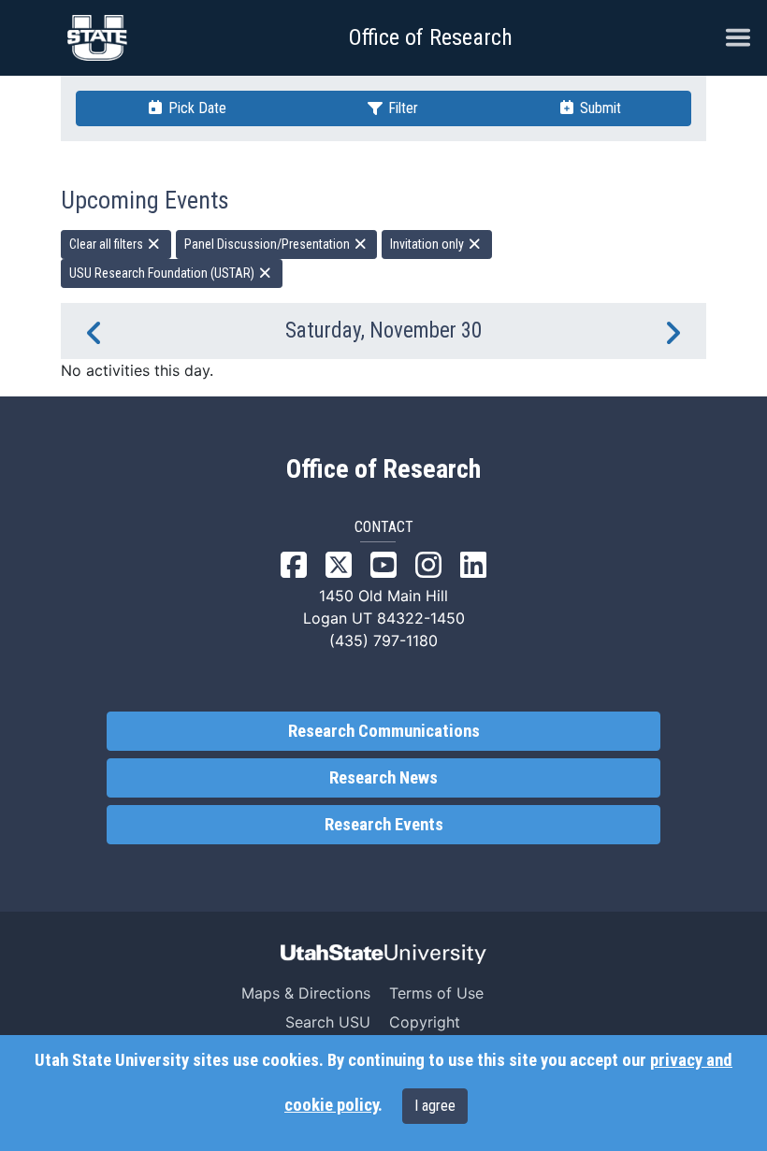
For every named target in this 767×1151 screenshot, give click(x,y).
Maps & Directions (305, 993)
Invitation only (428, 244)
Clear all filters (107, 244)
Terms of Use (436, 993)
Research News (383, 778)
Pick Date (195, 108)
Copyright (424, 1022)
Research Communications (384, 731)
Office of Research (431, 37)
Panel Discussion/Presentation (268, 244)
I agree (435, 1106)
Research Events (384, 824)
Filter (401, 108)
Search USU (327, 1022)
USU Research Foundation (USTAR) (163, 273)
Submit (598, 108)
